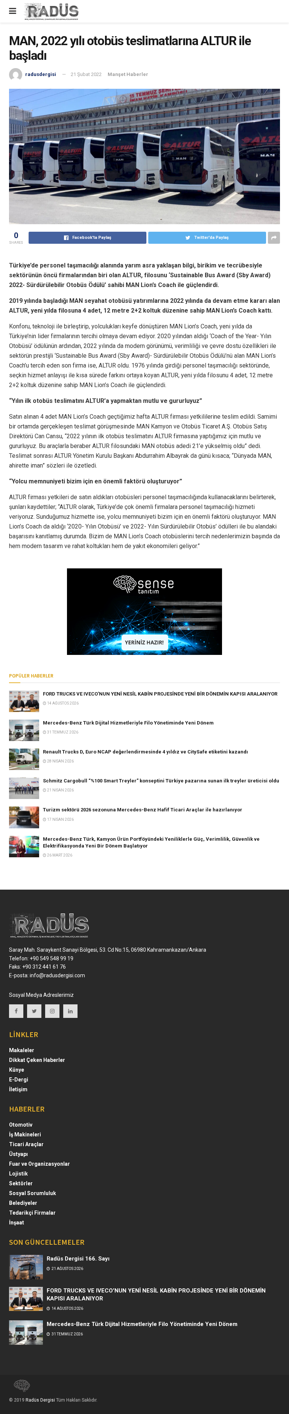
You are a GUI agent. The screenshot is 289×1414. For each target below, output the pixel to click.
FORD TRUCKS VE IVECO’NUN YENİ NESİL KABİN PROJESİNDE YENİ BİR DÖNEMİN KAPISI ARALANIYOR (160, 694)
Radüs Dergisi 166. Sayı (78, 1258)
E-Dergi (18, 1080)
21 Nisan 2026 (60, 790)
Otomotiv (20, 1125)
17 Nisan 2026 (60, 819)
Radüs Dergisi (40, 1400)
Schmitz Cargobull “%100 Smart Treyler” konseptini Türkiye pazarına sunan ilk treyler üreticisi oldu (161, 781)
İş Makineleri (25, 1135)
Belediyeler (23, 1203)
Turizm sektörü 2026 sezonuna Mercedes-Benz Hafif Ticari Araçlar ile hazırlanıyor (142, 810)
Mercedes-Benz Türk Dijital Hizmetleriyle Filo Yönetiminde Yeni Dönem (128, 723)
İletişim (18, 1089)
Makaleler (21, 1050)
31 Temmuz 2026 (62, 732)
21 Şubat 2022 (86, 74)
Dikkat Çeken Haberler (37, 1060)
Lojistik (18, 1174)
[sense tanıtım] (19, 1389)
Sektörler (21, 1183)
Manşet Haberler (128, 74)
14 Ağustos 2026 (62, 703)
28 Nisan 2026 (60, 761)
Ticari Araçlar (26, 1144)
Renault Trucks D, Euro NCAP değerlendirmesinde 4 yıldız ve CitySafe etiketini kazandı (145, 752)
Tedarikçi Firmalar (32, 1213)
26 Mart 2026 (59, 855)
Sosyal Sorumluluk (32, 1193)
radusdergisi (40, 74)
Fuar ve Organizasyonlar (39, 1164)
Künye (16, 1070)
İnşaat (16, 1223)
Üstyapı (18, 1154)
